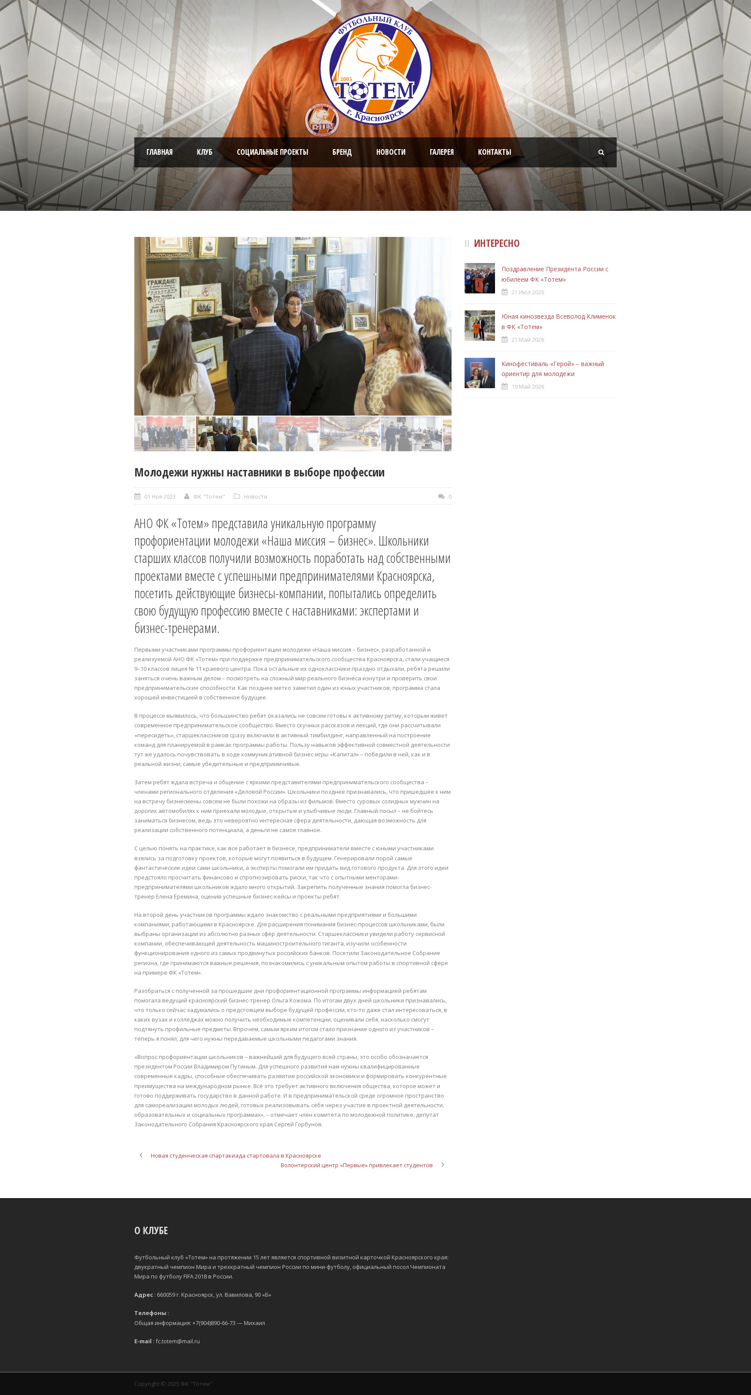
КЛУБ (205, 152)
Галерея (442, 152)
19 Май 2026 (528, 386)
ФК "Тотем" (209, 496)
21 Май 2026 (528, 339)
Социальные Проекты (272, 152)
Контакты (494, 152)
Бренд (342, 152)
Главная (159, 152)
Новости (390, 152)
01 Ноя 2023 (160, 496)
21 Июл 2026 (528, 292)
